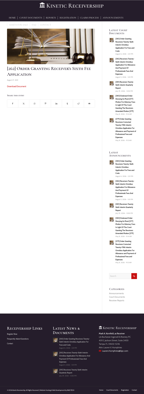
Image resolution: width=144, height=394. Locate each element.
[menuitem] (12, 17)
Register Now (12, 334)
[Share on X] (23, 103)
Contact (10, 343)
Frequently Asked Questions (18, 339)
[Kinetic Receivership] (72, 7)
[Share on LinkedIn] (56, 103)
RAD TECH (70, 390)
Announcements (116, 293)
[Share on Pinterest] (45, 103)
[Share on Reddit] (78, 103)
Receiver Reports (116, 300)
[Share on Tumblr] (67, 103)
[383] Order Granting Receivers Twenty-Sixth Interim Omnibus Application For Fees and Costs (124, 45)
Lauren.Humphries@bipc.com (115, 351)
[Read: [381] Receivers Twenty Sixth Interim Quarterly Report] (111, 83)
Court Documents (117, 297)
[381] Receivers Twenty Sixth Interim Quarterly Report (124, 85)
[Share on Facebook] (12, 103)
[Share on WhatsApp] (34, 103)
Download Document (16, 86)
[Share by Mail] (89, 103)
